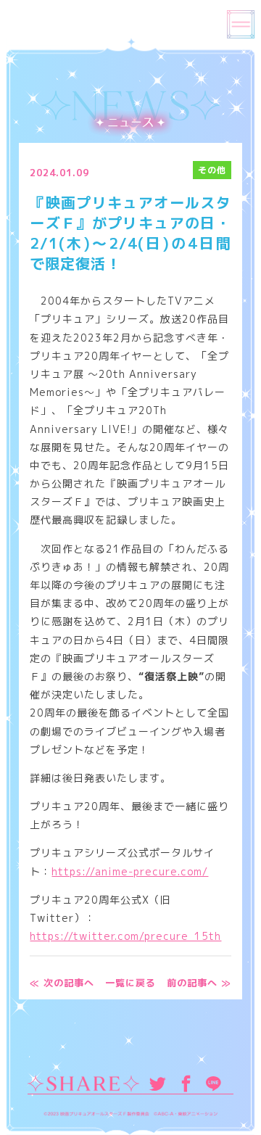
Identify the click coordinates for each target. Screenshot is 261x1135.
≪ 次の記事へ (62, 983)
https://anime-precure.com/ (129, 871)
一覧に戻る (130, 983)
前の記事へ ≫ (199, 983)
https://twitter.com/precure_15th (125, 936)
